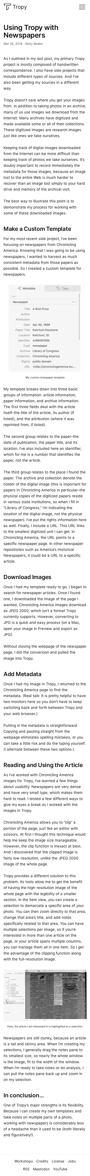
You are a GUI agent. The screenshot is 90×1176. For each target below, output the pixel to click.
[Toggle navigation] (82, 7)
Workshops (23, 1161)
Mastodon (41, 1169)
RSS (26, 1169)
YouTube (60, 1169)
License (58, 1161)
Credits (42, 1161)
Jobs (72, 1161)
